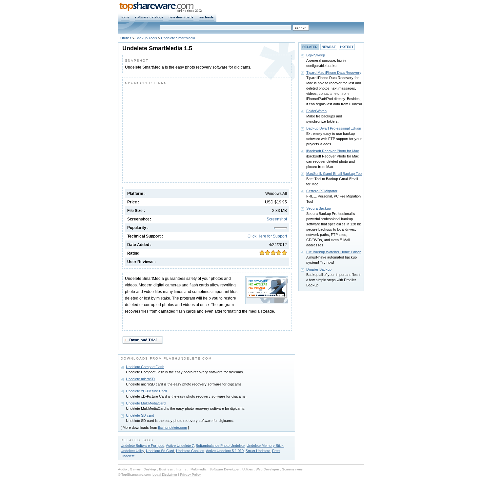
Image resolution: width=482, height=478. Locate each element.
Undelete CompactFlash (145, 367)
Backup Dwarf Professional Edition (333, 128)
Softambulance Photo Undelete (220, 445)
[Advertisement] (180, 132)
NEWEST (329, 47)
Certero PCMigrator (321, 191)
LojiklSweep (315, 55)
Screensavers (292, 469)
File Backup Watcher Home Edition (333, 252)
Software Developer (224, 469)
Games (135, 469)
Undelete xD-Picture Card (146, 391)
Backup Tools (146, 38)
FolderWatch (316, 111)
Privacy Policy (190, 474)
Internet (182, 469)
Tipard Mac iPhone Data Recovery (333, 72)
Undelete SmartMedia (178, 38)
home (125, 17)
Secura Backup (318, 208)
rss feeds (206, 17)
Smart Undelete (258, 451)
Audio (122, 469)
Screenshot (277, 219)
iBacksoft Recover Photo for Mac (332, 151)
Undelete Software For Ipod (142, 445)
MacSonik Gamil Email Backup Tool (334, 174)
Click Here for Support (267, 236)
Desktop (150, 469)
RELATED (309, 47)
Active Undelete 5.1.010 (225, 451)
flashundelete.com (172, 427)
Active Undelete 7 (180, 445)
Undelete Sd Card (160, 451)
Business (166, 469)
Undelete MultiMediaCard (146, 403)
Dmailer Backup (318, 269)
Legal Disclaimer (164, 474)
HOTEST (346, 47)
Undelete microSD (140, 379)
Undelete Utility (132, 451)
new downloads (181, 17)
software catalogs (149, 17)
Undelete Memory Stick (265, 445)
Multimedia (199, 469)
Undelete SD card (140, 415)
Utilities (125, 38)
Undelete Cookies (190, 451)
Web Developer (267, 469)
